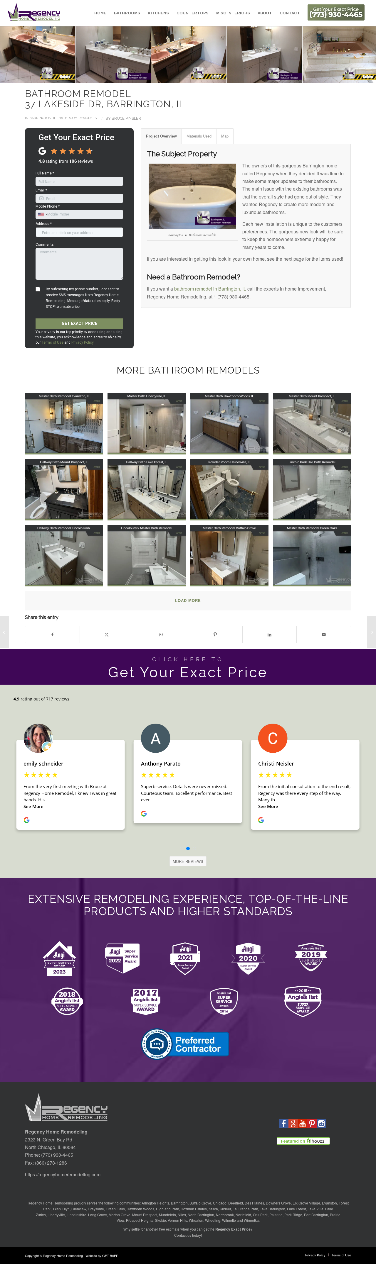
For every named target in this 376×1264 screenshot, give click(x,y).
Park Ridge (293, 1214)
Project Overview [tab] (161, 136)
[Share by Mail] (324, 634)
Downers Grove (278, 1202)
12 (209, 76)
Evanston (329, 1202)
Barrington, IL (42, 118)
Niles (182, 1214)
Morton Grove (119, 1214)
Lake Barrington (272, 1208)
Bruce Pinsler (126, 118)
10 (200, 76)
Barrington (179, 1202)
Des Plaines (254, 1202)
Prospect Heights (139, 1220)
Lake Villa (315, 1208)
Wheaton (196, 1220)
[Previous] (13, 54)
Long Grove (97, 1214)
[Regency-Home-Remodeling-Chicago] (34, 13)
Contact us (182, 1235)
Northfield (243, 1214)
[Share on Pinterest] (215, 634)
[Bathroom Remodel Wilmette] (4, 632)
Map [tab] (225, 136)
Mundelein (167, 1214)
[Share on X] (107, 634)
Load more (188, 600)
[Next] (363, 54)
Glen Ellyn (61, 1208)
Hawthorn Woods (140, 1208)
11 (204, 76)
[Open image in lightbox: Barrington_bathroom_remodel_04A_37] (261, 51)
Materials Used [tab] (199, 136)
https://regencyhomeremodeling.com (62, 1174)
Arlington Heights (155, 1202)
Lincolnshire (76, 1214)
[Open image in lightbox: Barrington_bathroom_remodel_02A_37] (110, 51)
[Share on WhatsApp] (161, 634)
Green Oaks (115, 1208)
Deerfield (235, 1202)
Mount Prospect (144, 1214)
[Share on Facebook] (52, 634)
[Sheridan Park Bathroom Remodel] (371, 632)
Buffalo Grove (200, 1202)
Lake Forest (296, 1208)
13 (214, 76)
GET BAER (110, 1255)
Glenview (78, 1208)
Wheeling (212, 1220)
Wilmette (229, 1220)
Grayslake (96, 1208)
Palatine (276, 1214)
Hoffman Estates (194, 1208)
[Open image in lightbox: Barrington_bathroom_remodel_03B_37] (186, 51)
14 (218, 76)
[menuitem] (100, 13)
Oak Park (260, 1214)
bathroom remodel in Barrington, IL (210, 288)
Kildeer (225, 1208)
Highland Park (167, 1208)
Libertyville (56, 1214)
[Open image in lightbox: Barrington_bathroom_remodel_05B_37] (337, 51)
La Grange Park (245, 1208)
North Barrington (201, 1214)
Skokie (160, 1220)
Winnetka (251, 1220)
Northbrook (225, 1214)
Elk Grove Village (306, 1202)
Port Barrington (316, 1214)
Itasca (213, 1208)
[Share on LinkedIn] (270, 634)
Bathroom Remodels (78, 118)
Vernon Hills (177, 1220)
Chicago (219, 1202)
